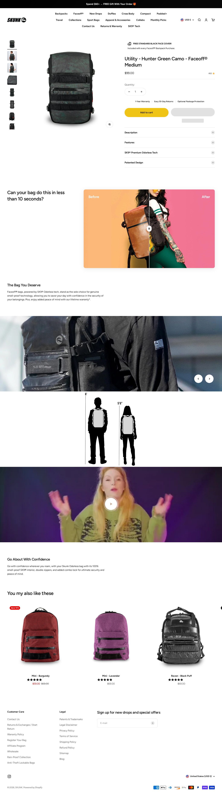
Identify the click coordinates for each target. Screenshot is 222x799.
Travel (59, 19)
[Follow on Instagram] (9, 776)
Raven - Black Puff (181, 675)
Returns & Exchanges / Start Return (22, 726)
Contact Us (88, 26)
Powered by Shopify (32, 787)
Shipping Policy (68, 741)
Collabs (140, 19)
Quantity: (130, 84)
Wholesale (12, 751)
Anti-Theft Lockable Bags (21, 762)
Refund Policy (67, 747)
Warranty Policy (15, 734)
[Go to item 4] (12, 80)
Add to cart (146, 112)
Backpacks (61, 13)
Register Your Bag (16, 740)
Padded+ (162, 13)
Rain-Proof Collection (19, 757)
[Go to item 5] (12, 92)
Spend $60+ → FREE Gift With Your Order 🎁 (111, 4)
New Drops (96, 13)
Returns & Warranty (111, 26)
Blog (62, 759)
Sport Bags (93, 19)
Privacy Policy (67, 730)
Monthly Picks (158, 19)
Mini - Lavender (111, 675)
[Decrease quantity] (129, 91)
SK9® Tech (134, 26)
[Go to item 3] (12, 68)
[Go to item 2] (12, 56)
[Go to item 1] (12, 44)
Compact (145, 13)
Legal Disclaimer (68, 724)
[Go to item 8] (12, 128)
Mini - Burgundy (41, 675)
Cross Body (128, 13)
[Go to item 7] (12, 116)
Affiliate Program (16, 745)
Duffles (112, 13)
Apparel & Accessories (117, 19)
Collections (75, 19)
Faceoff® (78, 13)
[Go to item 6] (12, 104)
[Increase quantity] (141, 91)
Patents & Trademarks (71, 719)
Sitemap (64, 753)
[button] (193, 112)
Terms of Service (69, 736)
